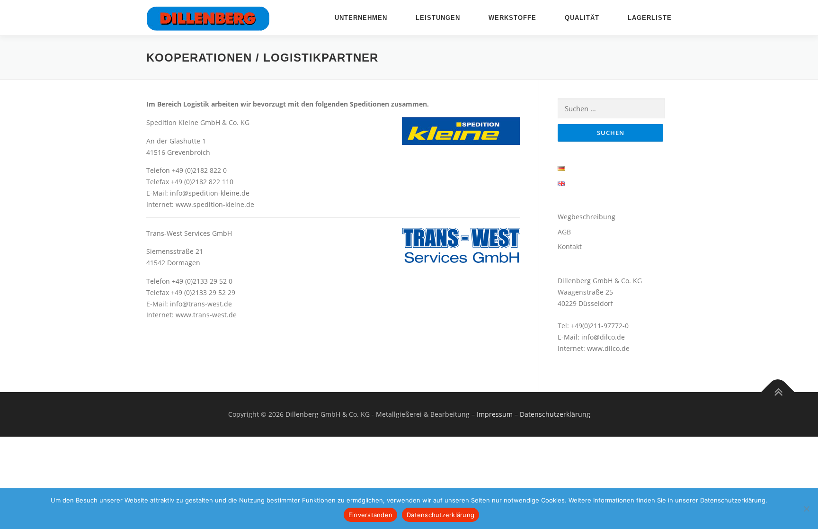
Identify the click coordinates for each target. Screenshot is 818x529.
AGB (564, 231)
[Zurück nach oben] (778, 392)
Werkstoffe (512, 17)
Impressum (495, 414)
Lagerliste (650, 17)
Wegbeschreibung (586, 216)
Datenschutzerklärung (555, 414)
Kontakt (570, 246)
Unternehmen (361, 17)
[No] (806, 508)
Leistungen (438, 17)
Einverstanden (370, 515)
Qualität (582, 17)
